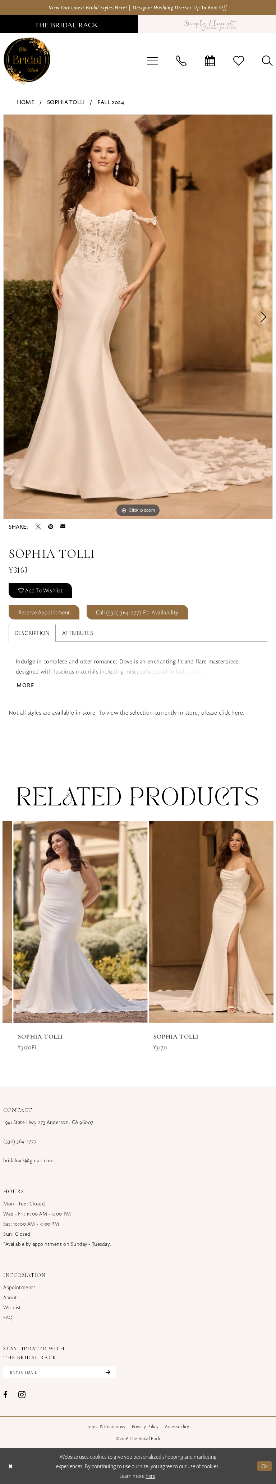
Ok (264, 1466)
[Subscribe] (107, 1372)
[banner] (27, 61)
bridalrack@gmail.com (28, 1160)
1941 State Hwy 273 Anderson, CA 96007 (48, 1122)
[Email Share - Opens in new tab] (62, 526)
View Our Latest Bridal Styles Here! (88, 7)
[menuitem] (152, 61)
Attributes (77, 633)
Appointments (19, 1287)
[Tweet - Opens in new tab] (38, 526)
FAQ (8, 1317)
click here (231, 712)
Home (26, 102)
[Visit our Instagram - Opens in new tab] (22, 1394)
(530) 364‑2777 (20, 1141)
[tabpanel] (138, 317)
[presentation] (70, 922)
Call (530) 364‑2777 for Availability (137, 612)
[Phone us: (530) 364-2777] (181, 61)
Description (32, 633)
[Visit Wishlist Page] (238, 61)
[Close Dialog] (10, 1466)
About (10, 1297)
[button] (152, 61)
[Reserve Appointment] (210, 61)
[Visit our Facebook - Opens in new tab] (5, 1395)
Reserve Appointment (44, 612)
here (150, 1475)
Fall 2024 (110, 102)
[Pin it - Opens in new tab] (50, 526)
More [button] (26, 685)
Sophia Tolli (66, 102)
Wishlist (12, 1307)
